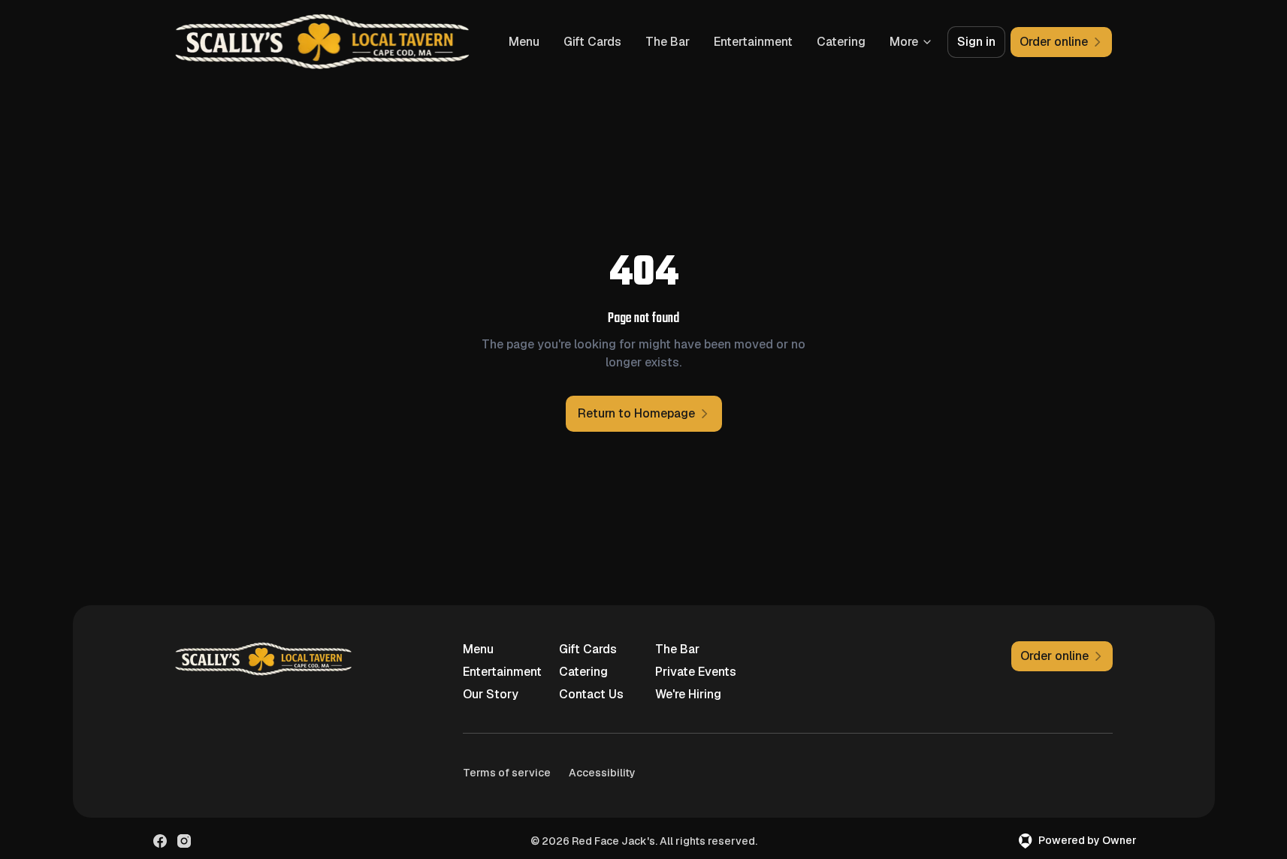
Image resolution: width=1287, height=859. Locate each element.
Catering (841, 42)
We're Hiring (688, 694)
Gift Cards (592, 42)
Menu (524, 42)
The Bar (667, 42)
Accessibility (602, 772)
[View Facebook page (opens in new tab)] (160, 841)
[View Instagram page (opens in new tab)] (184, 841)
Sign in (976, 42)
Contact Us (591, 694)
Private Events (695, 672)
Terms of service (507, 772)
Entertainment (753, 42)
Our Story (490, 694)
